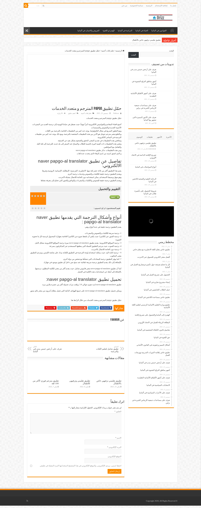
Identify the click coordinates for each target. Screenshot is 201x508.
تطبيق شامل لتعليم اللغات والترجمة (107, 349)
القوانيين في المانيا (159, 30)
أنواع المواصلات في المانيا (145, 167)
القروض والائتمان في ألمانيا (88, 30)
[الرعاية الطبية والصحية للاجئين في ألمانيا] (165, 183)
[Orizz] (160, 16)
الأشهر (159, 137)
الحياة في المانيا (142, 30)
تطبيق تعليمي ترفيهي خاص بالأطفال (146, 40)
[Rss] (43, 6)
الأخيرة (169, 137)
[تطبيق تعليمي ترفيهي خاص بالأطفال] (165, 147)
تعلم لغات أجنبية (107, 51)
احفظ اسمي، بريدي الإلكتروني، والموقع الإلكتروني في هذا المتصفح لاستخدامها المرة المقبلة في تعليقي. (80, 466)
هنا (72, 300)
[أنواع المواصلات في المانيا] (165, 171)
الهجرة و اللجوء (109, 30)
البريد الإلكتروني (114, 447)
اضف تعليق (71, 113)
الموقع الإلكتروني (114, 456)
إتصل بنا (173, 6)
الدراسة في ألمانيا (125, 30)
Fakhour (116, 113)
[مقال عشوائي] (27, 30)
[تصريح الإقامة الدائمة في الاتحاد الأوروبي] (165, 159)
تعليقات (150, 137)
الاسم (118, 438)
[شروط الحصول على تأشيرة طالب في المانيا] (165, 195)
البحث (171, 51)
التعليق (117, 411)
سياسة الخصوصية (136, 6)
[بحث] (26, 5)
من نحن (124, 6)
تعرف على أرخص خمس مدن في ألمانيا (47, 349)
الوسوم (140, 137)
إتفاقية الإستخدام (161, 6)
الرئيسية (149, 6)
